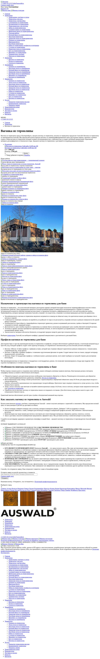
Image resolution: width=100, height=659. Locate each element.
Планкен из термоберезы (17, 66)
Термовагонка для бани (16, 54)
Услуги (7, 100)
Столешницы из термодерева (18, 22)
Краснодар (63, 488)
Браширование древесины (17, 103)
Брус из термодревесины (17, 51)
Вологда (14, 488)
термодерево (11, 335)
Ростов (17, 490)
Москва (89, 488)
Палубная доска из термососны (19, 89)
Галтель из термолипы (16, 63)
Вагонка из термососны (16, 98)
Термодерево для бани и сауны (19, 17)
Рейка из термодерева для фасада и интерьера (24, 45)
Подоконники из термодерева (18, 24)
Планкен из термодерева (17, 40)
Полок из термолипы (16, 61)
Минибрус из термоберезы (17, 75)
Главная (7, 14)
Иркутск (47, 488)
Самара (33, 490)
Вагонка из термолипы (16, 59)
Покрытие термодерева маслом (19, 102)
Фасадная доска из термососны (19, 84)
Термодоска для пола (16, 19)
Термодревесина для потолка (18, 26)
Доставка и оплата (11, 110)
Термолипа (8, 58)
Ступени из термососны (17, 93)
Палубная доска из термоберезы (19, 73)
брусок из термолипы (49, 378)
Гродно (31, 488)
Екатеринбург (39, 488)
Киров (57, 488)
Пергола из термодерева (17, 56)
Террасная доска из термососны (19, 88)
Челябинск (74, 490)
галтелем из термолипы (15, 388)
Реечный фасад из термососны (19, 86)
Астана (9, 488)
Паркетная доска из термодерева (19, 49)
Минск (77, 488)
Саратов (51, 490)
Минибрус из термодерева (17, 52)
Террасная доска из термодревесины (21, 38)
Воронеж (21, 488)
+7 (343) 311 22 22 (7, 3)
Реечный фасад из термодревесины (20, 35)
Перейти (27, 155)
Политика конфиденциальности (11, 540)
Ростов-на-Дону (25, 490)
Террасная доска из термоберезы (19, 72)
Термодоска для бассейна (17, 21)
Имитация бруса (14, 42)
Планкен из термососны (17, 81)
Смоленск (57, 490)
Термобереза (9, 65)
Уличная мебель (14, 33)
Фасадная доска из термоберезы (19, 68)
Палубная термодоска (16, 44)
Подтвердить (5, 553)
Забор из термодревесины (17, 28)
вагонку (18, 403)
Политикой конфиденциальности (46, 481)
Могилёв (83, 488)
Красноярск (71, 488)
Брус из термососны (15, 96)
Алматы (3, 488)
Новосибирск (5, 490)
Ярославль (81, 490)
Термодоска (8, 15)
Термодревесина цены (12, 107)
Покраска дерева (14, 105)
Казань (52, 488)
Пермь (12, 490)
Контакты (8, 114)
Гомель (26, 488)
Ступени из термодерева (17, 47)
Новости (7, 112)
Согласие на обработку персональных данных (38, 540)
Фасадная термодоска (16, 36)
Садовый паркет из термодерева (19, 29)
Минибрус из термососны (17, 95)
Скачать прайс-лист (7, 5)
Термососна (8, 79)
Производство (9, 109)
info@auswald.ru (18, 3)
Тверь (63, 490)
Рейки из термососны (16, 91)
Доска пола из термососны (17, 82)
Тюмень (67, 490)
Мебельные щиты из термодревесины (21, 31)
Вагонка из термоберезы (17, 77)
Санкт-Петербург (42, 490)
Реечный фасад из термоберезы (19, 70)
